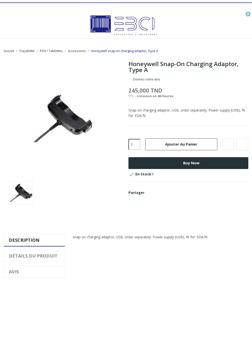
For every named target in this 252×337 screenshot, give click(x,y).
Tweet (159, 192)
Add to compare (242, 144)
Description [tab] (24, 240)
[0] (244, 12)
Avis (14, 272)
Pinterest (168, 192)
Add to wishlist (228, 144)
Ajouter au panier (181, 144)
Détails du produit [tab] (33, 256)
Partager (151, 192)
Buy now (191, 162)
